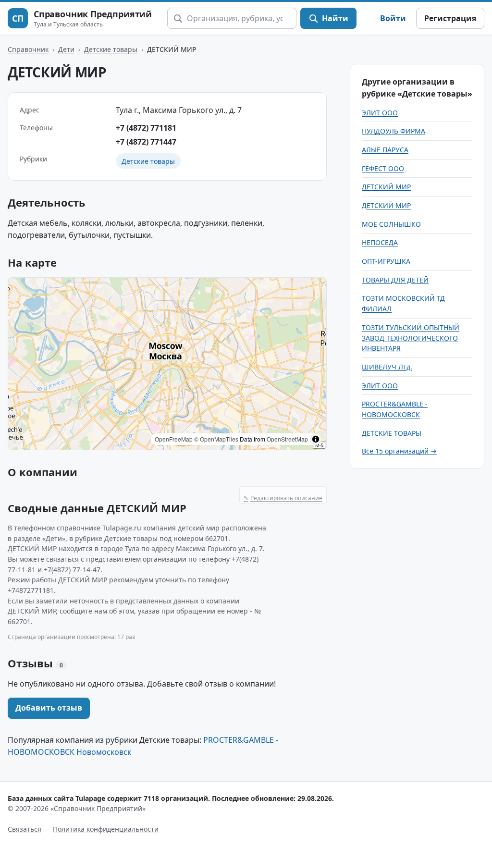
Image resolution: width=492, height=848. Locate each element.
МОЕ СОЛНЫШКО (391, 224)
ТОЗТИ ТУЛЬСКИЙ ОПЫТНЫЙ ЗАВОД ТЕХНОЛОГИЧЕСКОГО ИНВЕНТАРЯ (410, 338)
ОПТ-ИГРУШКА (386, 261)
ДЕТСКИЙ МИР (386, 186)
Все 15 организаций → (399, 450)
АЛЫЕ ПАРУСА (385, 149)
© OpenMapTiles (216, 439)
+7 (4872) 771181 (146, 128)
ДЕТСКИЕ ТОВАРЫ (391, 433)
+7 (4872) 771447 (146, 141)
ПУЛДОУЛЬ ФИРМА (393, 130)
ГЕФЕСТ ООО (383, 168)
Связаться (24, 829)
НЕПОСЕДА (380, 242)
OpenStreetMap (287, 439)
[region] (167, 364)
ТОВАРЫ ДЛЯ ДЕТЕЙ (395, 279)
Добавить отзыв (48, 707)
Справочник (28, 49)
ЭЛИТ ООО (380, 112)
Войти (393, 18)
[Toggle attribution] (315, 439)
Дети (66, 49)
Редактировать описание (283, 498)
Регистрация (450, 18)
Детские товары (110, 49)
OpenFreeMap (174, 439)
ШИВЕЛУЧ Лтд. (387, 366)
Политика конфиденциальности (106, 829)
